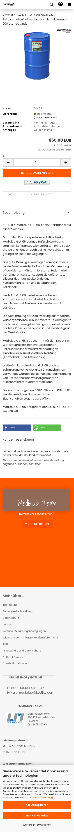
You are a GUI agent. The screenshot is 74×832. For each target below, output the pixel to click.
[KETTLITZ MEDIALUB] (7, 4)
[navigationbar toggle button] (69, 4)
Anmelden (35, 464)
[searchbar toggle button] (51, 4)
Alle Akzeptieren (37, 805)
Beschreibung (14, 212)
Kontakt (7, 624)
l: (3, 156)
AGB (5, 644)
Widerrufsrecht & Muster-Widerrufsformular (30, 637)
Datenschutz (11, 618)
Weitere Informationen (37, 825)
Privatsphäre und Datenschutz (22, 650)
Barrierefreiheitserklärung (18, 611)
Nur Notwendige (37, 815)
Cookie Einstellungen (16, 663)
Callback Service (13, 657)
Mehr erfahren (37, 524)
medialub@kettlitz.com (36, 692)
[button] (8, 162)
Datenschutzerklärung (40, 797)
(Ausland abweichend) (45, 117)
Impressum (10, 605)
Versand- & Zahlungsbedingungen (24, 631)
